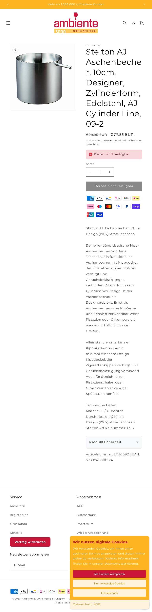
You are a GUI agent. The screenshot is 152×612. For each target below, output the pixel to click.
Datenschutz (82, 604)
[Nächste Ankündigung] (144, 4)
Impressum (85, 524)
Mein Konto (18, 524)
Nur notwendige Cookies (109, 583)
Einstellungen (109, 593)
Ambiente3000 (31, 598)
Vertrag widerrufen (30, 542)
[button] (8, 23)
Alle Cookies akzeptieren (109, 574)
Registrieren (19, 515)
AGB (97, 604)
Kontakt (16, 533)
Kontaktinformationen (69, 602)
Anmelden (17, 506)
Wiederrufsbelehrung (93, 533)
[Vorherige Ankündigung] (7, 4)
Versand (109, 140)
